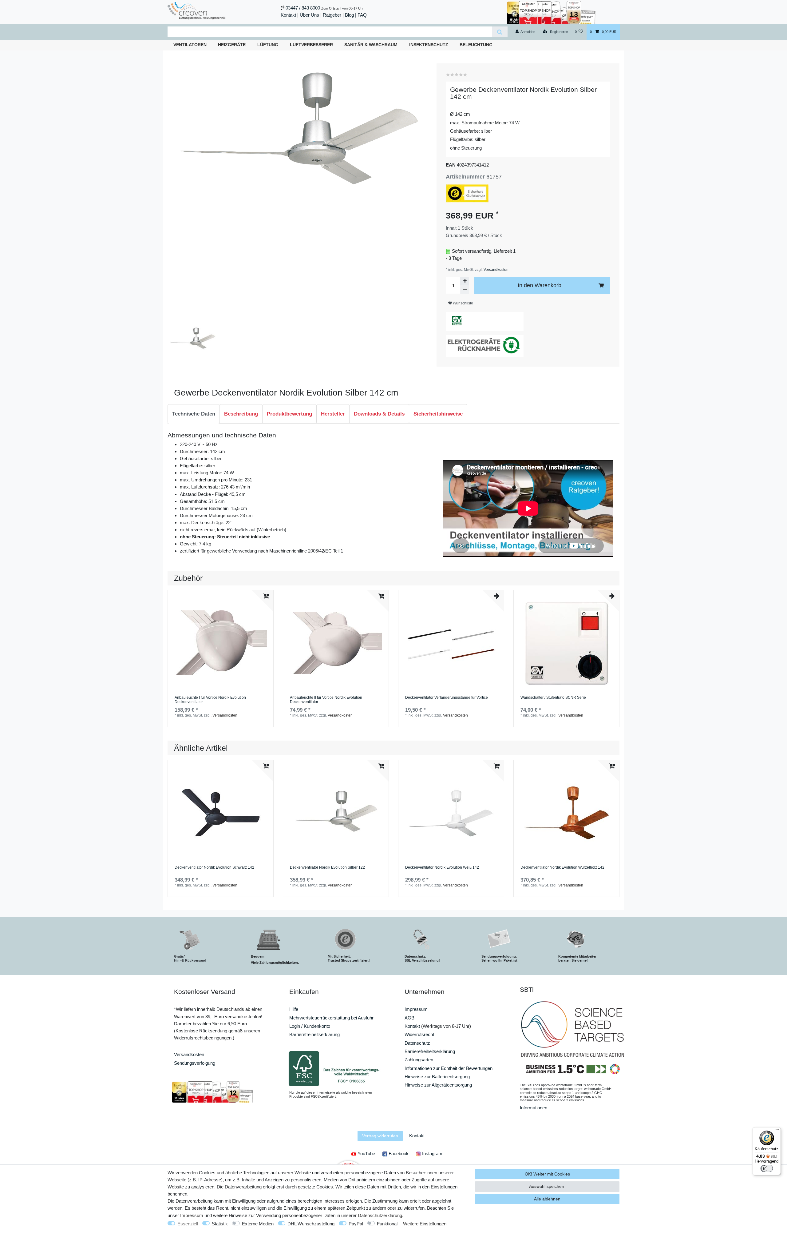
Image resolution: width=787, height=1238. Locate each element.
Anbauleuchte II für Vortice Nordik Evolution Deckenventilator (326, 700)
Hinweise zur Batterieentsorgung (437, 1076)
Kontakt (288, 15)
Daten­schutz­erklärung (380, 1215)
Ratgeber (332, 15)
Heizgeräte (232, 44)
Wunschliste (462, 303)
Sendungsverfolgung (194, 1063)
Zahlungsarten (419, 1059)
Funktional (387, 1223)
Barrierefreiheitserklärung (314, 1034)
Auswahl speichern (547, 1186)
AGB (409, 1017)
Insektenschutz (428, 44)
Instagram (431, 1153)
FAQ (362, 15)
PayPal (356, 1223)
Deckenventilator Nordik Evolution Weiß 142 (442, 868)
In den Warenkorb (539, 285)
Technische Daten (193, 414)
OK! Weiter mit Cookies (547, 1174)
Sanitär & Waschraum (370, 44)
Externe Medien (258, 1223)
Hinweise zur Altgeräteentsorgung (438, 1084)
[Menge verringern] (465, 289)
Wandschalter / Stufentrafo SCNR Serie (553, 698)
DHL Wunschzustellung (310, 1223)
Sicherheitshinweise (438, 414)
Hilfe (293, 1009)
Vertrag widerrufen (380, 1135)
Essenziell (187, 1223)
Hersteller (333, 414)
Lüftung (267, 44)
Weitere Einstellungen (424, 1223)
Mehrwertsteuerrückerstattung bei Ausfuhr (331, 1017)
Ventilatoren (190, 44)
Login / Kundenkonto (309, 1026)
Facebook (398, 1153)
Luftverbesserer (311, 44)
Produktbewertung (289, 414)
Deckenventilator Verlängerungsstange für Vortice (446, 698)
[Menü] (777, 1131)
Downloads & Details (379, 414)
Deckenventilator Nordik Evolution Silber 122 (327, 868)
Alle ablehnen (547, 1198)
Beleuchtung (476, 44)
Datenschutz (417, 1043)
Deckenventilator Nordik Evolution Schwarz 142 (214, 868)
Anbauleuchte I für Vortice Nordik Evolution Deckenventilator (210, 700)
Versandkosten (495, 269)
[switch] (767, 1168)
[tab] (194, 414)
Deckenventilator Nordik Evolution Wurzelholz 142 (562, 868)
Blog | (350, 15)
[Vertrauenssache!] (551, 12)
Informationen (533, 1107)
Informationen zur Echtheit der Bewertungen (448, 1068)
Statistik (220, 1223)
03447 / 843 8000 (303, 7)
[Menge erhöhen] (465, 281)
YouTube (365, 1153)
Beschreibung (241, 414)
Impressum (416, 1009)
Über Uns (309, 15)
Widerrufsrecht (419, 1034)
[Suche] (500, 31)
